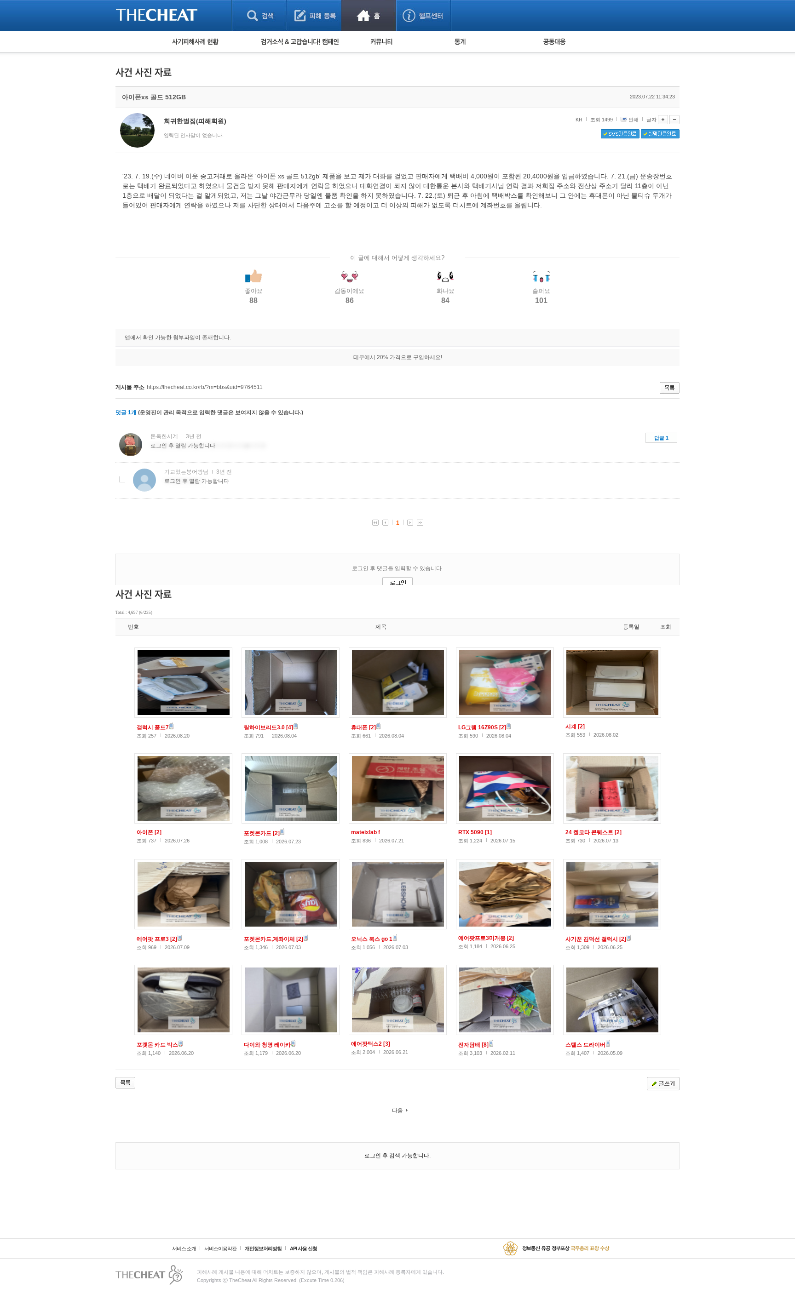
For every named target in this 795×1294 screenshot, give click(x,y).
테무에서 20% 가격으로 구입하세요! (397, 357)
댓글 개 (126, 412)
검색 (259, 15)
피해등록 (314, 15)
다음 (397, 1110)
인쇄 (633, 119)
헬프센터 (423, 15)
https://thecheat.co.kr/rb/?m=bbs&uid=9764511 (205, 387)
